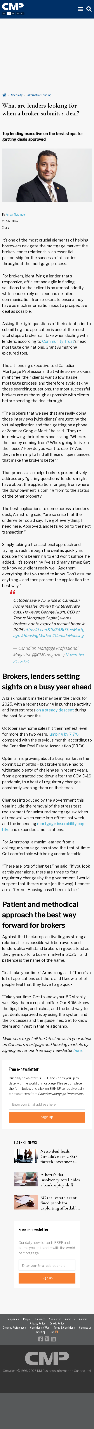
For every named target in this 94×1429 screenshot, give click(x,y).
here (77, 1050)
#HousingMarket (36, 635)
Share (5, 227)
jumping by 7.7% (64, 734)
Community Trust (58, 341)
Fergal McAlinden (16, 214)
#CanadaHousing (68, 635)
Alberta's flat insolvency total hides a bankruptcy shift (60, 1180)
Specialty (17, 95)
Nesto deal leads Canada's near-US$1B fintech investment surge (59, 1156)
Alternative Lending (39, 95)
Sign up (47, 1117)
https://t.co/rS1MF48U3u (47, 629)
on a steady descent (55, 710)
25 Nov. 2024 (10, 221)
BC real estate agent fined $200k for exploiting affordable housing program (59, 1203)
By (14, 214)
